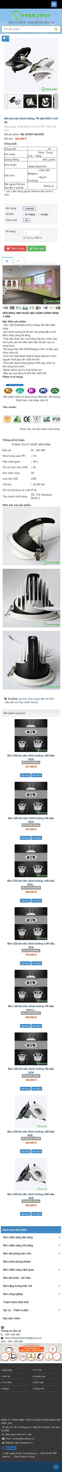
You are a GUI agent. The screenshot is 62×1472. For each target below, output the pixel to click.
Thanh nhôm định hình (16, 1302)
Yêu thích (36, 775)
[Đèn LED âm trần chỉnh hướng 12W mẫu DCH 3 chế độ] (31, 860)
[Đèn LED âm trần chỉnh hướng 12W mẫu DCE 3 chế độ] (31, 1111)
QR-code (10, 1447)
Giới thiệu (7, 1370)
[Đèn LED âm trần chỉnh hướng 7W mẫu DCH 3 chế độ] (31, 986)
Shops (6, 1388)
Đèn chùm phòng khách (17, 1261)
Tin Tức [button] (7, 57)
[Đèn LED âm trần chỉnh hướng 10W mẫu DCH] (31, 735)
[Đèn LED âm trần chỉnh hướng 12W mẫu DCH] (31, 923)
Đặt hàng (25, 775)
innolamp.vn (32, 1453)
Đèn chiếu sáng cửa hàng (18, 1245)
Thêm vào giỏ (17, 248)
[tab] (7, 261)
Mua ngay (38, 248)
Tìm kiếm (7, 1382)
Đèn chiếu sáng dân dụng (18, 1237)
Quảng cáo (39, 1376)
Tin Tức (38, 1370)
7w (26, 220)
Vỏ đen (44, 214)
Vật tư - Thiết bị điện (15, 1310)
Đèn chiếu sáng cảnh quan (18, 1269)
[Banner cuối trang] (31, 1352)
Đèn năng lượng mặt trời (17, 1286)
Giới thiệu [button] (8, 44)
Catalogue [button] (8, 64)
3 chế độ (29, 208)
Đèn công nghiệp (13, 1294)
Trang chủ (39, 1388)
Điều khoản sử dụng (24, 1456)
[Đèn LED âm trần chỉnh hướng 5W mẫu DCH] (31, 798)
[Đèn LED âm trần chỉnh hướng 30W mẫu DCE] (31, 1174)
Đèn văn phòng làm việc (17, 1253)
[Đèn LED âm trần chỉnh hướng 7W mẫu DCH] (31, 1048)
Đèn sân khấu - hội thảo (17, 1277)
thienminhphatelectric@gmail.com (23, 1338)
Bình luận (39, 1382)
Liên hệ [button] (7, 50)
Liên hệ (6, 1376)
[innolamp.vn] (31, 15)
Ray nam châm (11, 1318)
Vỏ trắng (30, 214)
